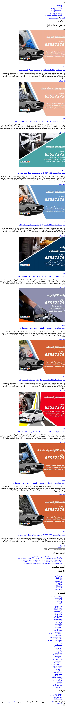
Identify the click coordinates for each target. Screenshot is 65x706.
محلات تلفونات (57, 669)
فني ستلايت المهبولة (56, 13)
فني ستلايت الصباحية (56, 11)
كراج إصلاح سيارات (56, 664)
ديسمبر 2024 (58, 574)
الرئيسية (59, 5)
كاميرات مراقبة (57, 662)
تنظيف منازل (58, 622)
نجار (60, 678)
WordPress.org (58, 699)
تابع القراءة (62, 81)
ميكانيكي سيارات (57, 677)
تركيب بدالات (58, 609)
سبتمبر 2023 (58, 576)
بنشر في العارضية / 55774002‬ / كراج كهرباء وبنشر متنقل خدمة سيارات (41, 173)
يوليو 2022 (59, 584)
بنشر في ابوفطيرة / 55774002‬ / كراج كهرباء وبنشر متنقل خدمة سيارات (41, 431)
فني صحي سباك (57, 654)
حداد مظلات (58, 635)
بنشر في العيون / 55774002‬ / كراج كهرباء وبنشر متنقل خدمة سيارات (42, 328)
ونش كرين (59, 687)
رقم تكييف (59, 638)
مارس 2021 (58, 589)
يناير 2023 (59, 578)
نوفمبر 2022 (58, 581)
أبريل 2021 (59, 587)
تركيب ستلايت (58, 611)
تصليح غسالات (58, 619)
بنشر (63, 66)
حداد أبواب (59, 625)
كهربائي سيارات (57, 666)
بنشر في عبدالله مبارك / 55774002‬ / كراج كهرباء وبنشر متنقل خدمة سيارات (40, 121)
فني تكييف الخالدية (56, 8)
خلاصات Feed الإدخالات (55, 695)
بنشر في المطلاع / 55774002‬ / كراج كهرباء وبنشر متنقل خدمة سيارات (42, 225)
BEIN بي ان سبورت (56, 596)
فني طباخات (58, 656)
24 (60, 547)
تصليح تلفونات (58, 617)
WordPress (60, 703)
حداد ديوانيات (58, 630)
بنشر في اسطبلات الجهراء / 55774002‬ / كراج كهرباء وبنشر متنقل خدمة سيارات (39, 483)
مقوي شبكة (58, 674)
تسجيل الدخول (57, 694)
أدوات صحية (58, 598)
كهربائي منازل (58, 667)
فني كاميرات (58, 658)
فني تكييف (59, 651)
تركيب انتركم (58, 608)
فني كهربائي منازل (56, 659)
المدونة (60, 7)
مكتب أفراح (58, 675)
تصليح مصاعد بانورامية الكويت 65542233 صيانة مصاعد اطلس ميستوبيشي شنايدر (39, 558)
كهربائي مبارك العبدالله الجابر (53, 15)
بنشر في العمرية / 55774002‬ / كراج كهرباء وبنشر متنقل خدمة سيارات (42, 70)
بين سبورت (58, 606)
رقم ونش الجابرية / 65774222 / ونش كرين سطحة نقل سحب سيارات (43, 563)
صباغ (60, 643)
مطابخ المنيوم (58, 670)
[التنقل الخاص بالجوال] (64, 2)
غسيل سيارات (58, 646)
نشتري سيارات (57, 680)
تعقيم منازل (58, 620)
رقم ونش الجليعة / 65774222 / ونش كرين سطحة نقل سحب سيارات (43, 561)
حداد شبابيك (58, 632)
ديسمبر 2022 (58, 579)
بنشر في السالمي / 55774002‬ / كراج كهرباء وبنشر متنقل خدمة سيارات (41, 535)
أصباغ (60, 600)
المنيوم (60, 603)
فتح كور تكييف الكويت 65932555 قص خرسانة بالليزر (47, 557)
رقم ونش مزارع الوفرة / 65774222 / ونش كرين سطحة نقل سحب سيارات (41, 560)
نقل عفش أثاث (57, 685)
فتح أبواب (59, 648)
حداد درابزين (58, 627)
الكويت (52, 702)
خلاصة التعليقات (57, 697)
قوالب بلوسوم (12, 702)
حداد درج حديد (58, 629)
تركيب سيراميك (57, 612)
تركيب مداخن (58, 614)
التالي (58, 547)
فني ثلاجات (58, 653)
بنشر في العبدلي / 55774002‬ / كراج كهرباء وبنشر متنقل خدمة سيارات (42, 380)
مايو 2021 (59, 586)
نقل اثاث (59, 682)
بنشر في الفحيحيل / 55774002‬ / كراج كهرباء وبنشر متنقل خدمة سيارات (41, 276)
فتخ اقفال (59, 649)
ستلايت (60, 641)
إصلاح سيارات (58, 601)
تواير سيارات (58, 624)
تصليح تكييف (58, 616)
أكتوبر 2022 (58, 582)
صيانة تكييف (58, 645)
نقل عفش (59, 683)
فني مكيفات (58, 661)
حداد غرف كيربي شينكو (55, 633)
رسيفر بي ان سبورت (56, 637)
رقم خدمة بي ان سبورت (55, 640)
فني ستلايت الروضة (56, 10)
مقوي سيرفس (57, 672)
